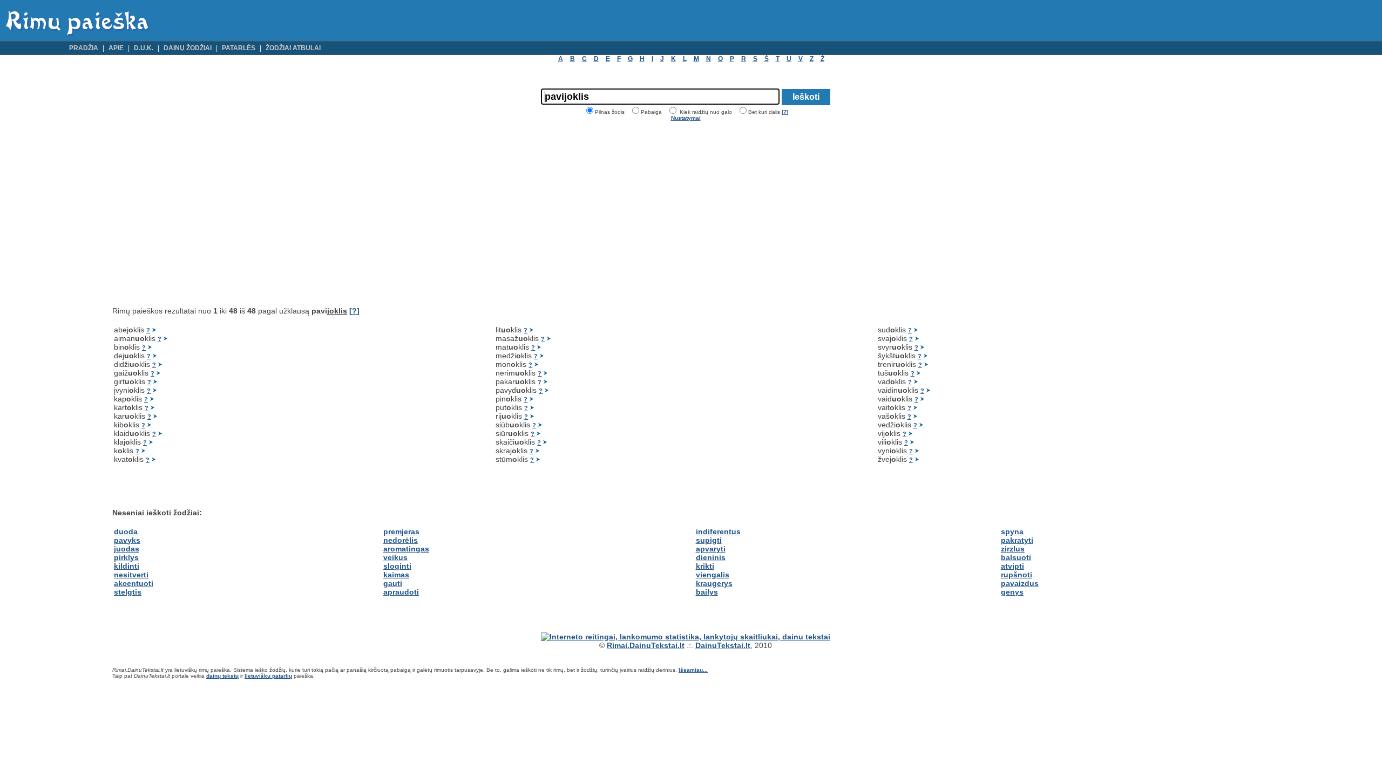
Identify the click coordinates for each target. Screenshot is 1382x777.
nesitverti (131, 574)
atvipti (1012, 566)
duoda (126, 531)
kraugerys (714, 583)
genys (1012, 592)
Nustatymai (686, 118)
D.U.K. (143, 48)
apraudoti (401, 592)
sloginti (397, 566)
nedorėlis (400, 540)
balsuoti (1016, 557)
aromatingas (406, 548)
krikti (705, 566)
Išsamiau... (693, 670)
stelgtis (127, 592)
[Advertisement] (203, 213)
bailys (707, 592)
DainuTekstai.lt (722, 645)
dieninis (711, 557)
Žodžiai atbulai (293, 48)
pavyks (127, 540)
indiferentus (718, 531)
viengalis (712, 574)
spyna (1012, 531)
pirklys (126, 557)
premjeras (401, 531)
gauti (392, 583)
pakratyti (1017, 540)
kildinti (126, 566)
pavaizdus (1020, 583)
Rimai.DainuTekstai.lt (646, 645)
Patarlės (238, 48)
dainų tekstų (222, 676)
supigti (709, 540)
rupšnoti (1016, 574)
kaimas (396, 574)
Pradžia (83, 48)
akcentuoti (133, 583)
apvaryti (711, 548)
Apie (116, 48)
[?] (785, 112)
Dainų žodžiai (188, 48)
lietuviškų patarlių (268, 676)
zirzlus (1013, 548)
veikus (395, 557)
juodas (126, 548)
